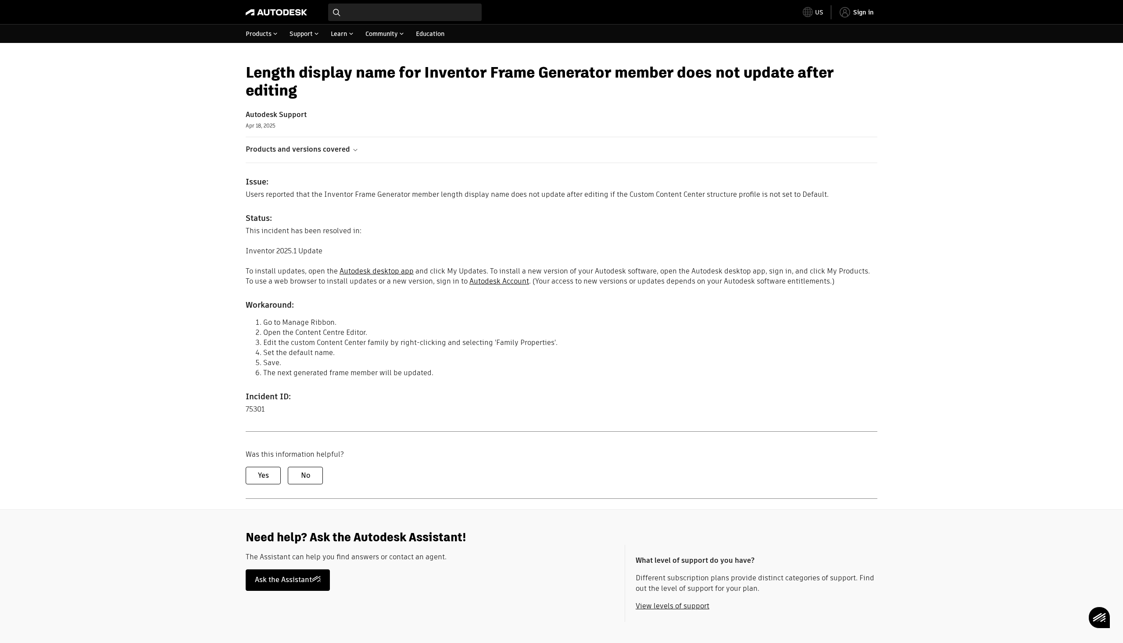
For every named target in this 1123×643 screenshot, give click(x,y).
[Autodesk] (276, 12)
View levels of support (672, 606)
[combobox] (405, 12)
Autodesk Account (499, 281)
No (305, 475)
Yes (263, 475)
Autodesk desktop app (377, 271)
